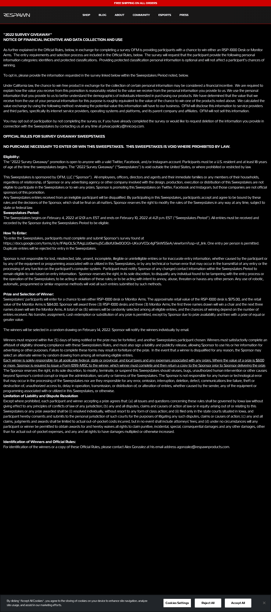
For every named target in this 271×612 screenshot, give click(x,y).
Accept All (238, 603)
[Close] (264, 603)
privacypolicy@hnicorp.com (123, 126)
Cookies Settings (177, 603)
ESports (164, 15)
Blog (102, 15)
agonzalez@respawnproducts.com (203, 447)
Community (141, 15)
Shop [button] (86, 15)
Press (184, 15)
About (119, 15)
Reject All (208, 603)
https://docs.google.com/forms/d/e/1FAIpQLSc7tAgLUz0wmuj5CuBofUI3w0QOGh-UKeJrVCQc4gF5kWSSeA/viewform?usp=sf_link (104, 243)
